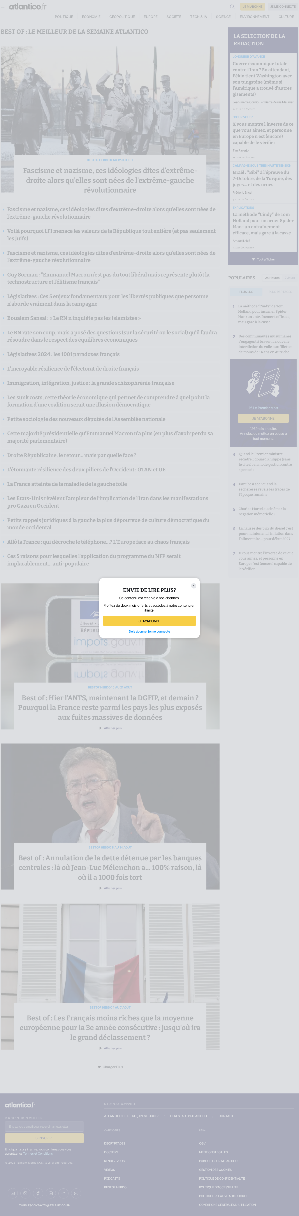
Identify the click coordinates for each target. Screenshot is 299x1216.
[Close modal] (193, 585)
